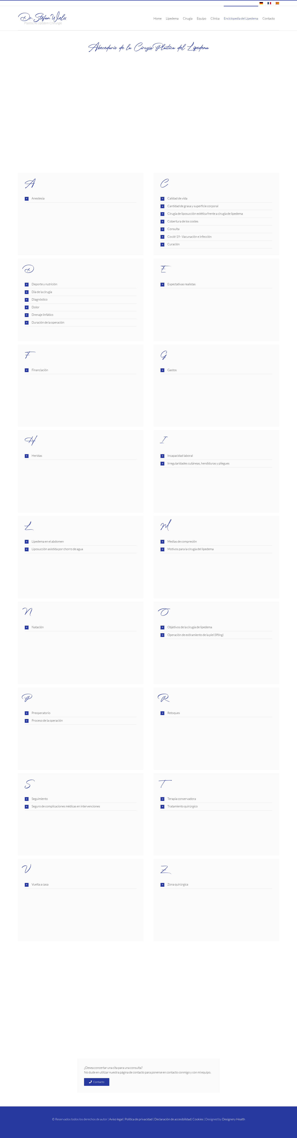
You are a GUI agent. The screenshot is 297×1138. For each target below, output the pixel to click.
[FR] (269, 3)
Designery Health (233, 1119)
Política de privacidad (138, 1119)
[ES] (276, 3)
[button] (80, 198)
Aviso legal (116, 1119)
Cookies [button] (197, 1119)
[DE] (261, 3)
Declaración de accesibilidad (172, 1119)
